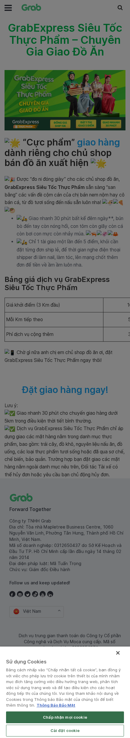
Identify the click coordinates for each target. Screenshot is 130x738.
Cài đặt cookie (65, 730)
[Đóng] (118, 653)
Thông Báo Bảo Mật (56, 705)
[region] (65, 692)
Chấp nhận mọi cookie (65, 717)
